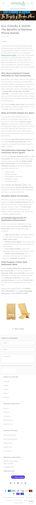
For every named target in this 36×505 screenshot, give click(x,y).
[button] (3, 3)
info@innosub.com (9, 471)
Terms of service (18, 500)
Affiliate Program (8, 420)
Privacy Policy (7, 451)
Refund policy (29, 497)
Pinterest (5, 385)
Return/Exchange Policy (10, 439)
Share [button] (4, 41)
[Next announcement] (33, 9)
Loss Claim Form (8, 424)
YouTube (5, 389)
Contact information (19, 503)
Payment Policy (7, 447)
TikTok (5, 393)
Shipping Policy (7, 443)
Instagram (6, 397)
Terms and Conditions (9, 435)
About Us (6, 408)
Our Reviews (7, 416)
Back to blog (19, 329)
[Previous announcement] (3, 9)
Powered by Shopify (19, 497)
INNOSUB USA (11, 497)
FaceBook (6, 381)
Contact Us (6, 412)
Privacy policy (9, 500)
